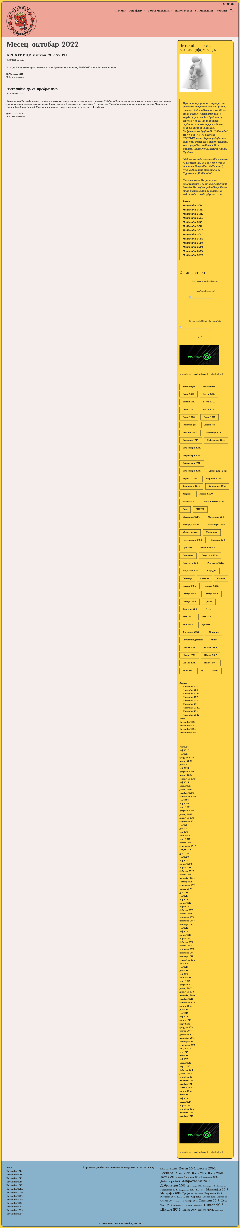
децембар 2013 (187, 1109)
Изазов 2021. (189, 502)
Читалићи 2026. (193, 255)
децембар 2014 (187, 1077)
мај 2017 (184, 974)
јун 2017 (184, 971)
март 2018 (185, 939)
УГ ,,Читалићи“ (204, 10)
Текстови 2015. (190, 609)
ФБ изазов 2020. (191, 632)
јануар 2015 (186, 1074)
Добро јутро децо (218, 471)
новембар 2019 (187, 878)
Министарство (190, 532)
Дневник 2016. (190, 432)
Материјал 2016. (191, 525)
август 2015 (186, 1049)
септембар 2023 (188, 779)
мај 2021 (184, 832)
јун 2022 (184, 800)
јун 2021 (184, 829)
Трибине (206, 624)
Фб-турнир (213, 632)
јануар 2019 (186, 914)
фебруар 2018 (187, 942)
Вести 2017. (209, 402)
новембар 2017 (187, 953)
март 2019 (185, 907)
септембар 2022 (188, 797)
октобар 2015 (186, 1042)
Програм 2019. (218, 540)
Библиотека (209, 386)
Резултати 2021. (191, 571)
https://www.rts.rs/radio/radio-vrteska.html (201, 374)
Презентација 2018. (192, 540)
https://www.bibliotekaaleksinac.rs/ (205, 281)
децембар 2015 (187, 1035)
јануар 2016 (186, 1031)
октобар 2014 (186, 1084)
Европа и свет (190, 479)
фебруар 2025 (187, 758)
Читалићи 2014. (193, 205)
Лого (185, 509)
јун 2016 (184, 1013)
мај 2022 (184, 804)
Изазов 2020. (206, 494)
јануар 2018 (186, 946)
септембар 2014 (187, 1088)
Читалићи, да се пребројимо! (32, 89)
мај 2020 (184, 861)
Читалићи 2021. (193, 234)
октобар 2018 (186, 924)
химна (215, 670)
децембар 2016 (187, 992)
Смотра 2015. (189, 586)
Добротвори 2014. (216, 440)
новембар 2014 (187, 1081)
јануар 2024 (186, 775)
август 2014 (186, 1091)
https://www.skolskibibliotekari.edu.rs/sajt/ (205, 321)
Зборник (187, 494)
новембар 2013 (187, 1113)
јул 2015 (184, 1052)
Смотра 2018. (211, 594)
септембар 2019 (188, 885)
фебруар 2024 (187, 772)
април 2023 (186, 786)
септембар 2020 (188, 846)
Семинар (187, 578)
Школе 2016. (189, 655)
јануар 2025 (186, 761)
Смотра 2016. (212, 586)
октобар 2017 (186, 956)
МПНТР (200, 509)
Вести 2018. (189, 409)
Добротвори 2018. (192, 471)
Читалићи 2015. (193, 209)
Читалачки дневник (193, 640)
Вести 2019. (209, 409)
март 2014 (185, 1106)
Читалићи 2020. (193, 230)
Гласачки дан (189, 425)
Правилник (212, 532)
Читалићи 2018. (193, 222)
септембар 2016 (188, 1003)
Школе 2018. (189, 663)
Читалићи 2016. (193, 214)
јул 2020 (184, 853)
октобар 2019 (186, 882)
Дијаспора (209, 425)
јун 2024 (184, 765)
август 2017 (185, 963)
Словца (221, 578)
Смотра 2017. (189, 594)
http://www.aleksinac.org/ (205, 291)
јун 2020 (184, 857)
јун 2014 (184, 1095)
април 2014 (185, 1102)
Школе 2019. (211, 663)
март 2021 (185, 839)
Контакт (222, 10)
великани (187, 670)
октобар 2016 (186, 999)
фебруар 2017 (186, 985)
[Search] (231, 10)
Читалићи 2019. (193, 226)
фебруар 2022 (187, 811)
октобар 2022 (187, 793)
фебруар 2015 (186, 1070)
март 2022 (185, 807)
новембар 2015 (187, 1038)
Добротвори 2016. (192, 456)
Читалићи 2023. (16, 74)
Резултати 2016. (191, 563)
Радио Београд (207, 548)
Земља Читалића (159, 10)
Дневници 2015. (191, 440)
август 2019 (186, 889)
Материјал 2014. (191, 517)
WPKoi (137, 1224)
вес (202, 670)
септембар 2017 (187, 960)
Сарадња (211, 571)
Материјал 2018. (216, 525)
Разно (186, 201)
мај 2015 (184, 1059)
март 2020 (185, 868)
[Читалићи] (21, 21)
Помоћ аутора (183, 10)
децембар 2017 (187, 949)
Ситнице (204, 578)
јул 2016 (184, 1010)
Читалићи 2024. (193, 247)
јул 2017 (184, 967)
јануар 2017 (186, 988)
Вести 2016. (189, 402)
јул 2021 (184, 825)
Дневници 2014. (214, 432)
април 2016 (185, 1020)
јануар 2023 (186, 790)
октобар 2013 (186, 1116)
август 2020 (186, 850)
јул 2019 (184, 892)
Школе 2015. (210, 647)
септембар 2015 (187, 1045)
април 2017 (185, 978)
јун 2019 (184, 896)
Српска (208, 601)
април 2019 (185, 903)
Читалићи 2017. (193, 218)
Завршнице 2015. (191, 486)
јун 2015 (184, 1056)
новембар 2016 (187, 995)
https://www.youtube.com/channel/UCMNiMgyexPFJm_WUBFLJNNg (118, 1168)
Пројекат (187, 548)
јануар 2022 (186, 814)
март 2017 (185, 981)
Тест (208, 609)
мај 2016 (184, 1017)
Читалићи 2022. (193, 238)
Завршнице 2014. (214, 479)
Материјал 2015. (216, 517)
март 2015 (185, 1066)
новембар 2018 (187, 921)
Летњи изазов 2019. (214, 502)
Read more (98, 107)
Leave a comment (17, 77)
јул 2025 (184, 754)
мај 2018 (184, 931)
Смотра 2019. (189, 601)
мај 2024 (184, 768)
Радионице (188, 555)
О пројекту (135, 10)
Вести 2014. (188, 394)
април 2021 (185, 836)
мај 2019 (184, 900)
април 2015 (185, 1063)
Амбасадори (189, 386)
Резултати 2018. (215, 563)
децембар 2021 (187, 818)
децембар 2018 (187, 917)
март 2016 (185, 1024)
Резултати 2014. (210, 555)
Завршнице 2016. (217, 486)
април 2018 (185, 935)
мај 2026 (184, 750)
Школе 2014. (189, 647)
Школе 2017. (210, 655)
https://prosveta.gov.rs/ (205, 337)
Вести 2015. (209, 394)
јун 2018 (184, 928)
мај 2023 (184, 782)
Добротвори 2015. (192, 448)
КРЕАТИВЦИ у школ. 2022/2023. (37, 55)
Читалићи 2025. (193, 251)
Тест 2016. (207, 617)
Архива (183, 683)
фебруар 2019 (187, 910)
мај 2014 (184, 1098)
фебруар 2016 (187, 1027)
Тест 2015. (188, 617)
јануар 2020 (186, 875)
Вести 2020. (189, 417)
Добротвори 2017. (192, 463)
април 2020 (186, 864)
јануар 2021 (186, 843)
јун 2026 (184, 747)
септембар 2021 (187, 821)
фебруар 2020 (187, 871)
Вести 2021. (210, 417)
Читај (214, 640)
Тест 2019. (188, 624)
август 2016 (186, 1006)
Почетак (121, 10)
